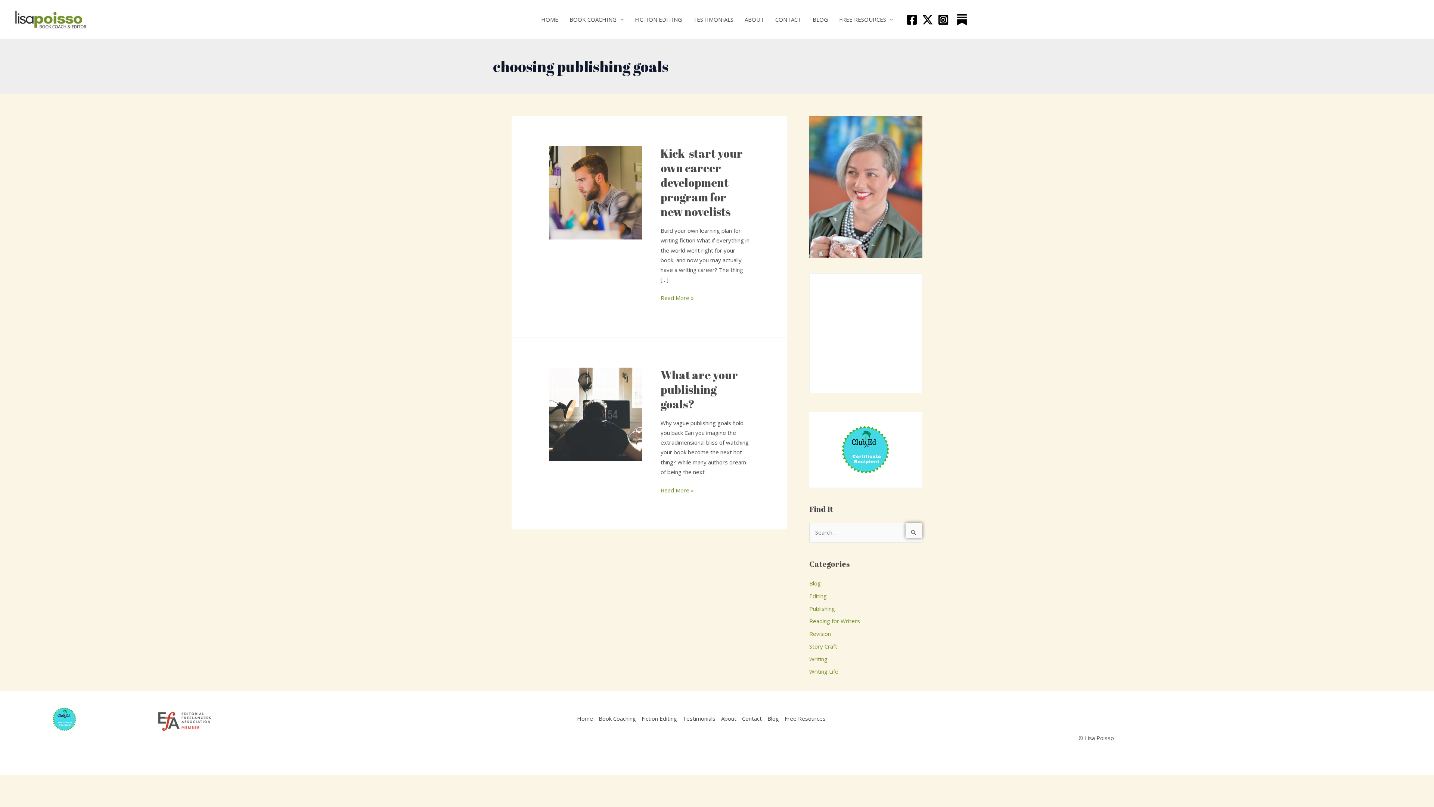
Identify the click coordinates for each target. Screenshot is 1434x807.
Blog (820, 19)
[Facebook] (912, 19)
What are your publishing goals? (699, 389)
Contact (788, 19)
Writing (818, 659)
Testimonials (713, 19)
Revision (820, 633)
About (754, 19)
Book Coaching (593, 19)
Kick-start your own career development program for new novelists (702, 182)
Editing (818, 596)
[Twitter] (927, 19)
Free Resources (862, 19)
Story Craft (823, 646)
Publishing (822, 608)
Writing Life (823, 671)
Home (549, 19)
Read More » (677, 297)
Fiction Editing (658, 19)
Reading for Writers (834, 621)
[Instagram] (943, 19)
